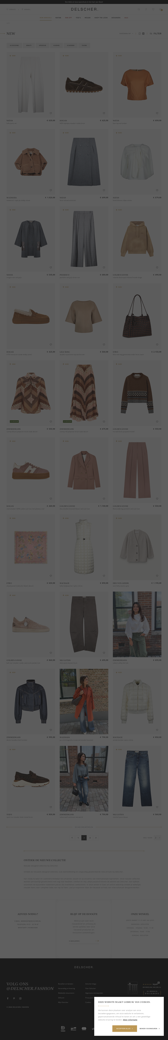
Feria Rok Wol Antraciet (68, 200)
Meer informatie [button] (130, 1020)
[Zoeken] (139, 9)
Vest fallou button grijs (121, 586)
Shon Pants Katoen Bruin (68, 663)
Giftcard (61, 998)
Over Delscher (90, 988)
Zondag (135, 935)
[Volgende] (95, 837)
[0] (160, 9)
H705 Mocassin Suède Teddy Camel (19, 354)
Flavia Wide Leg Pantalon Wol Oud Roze (126, 509)
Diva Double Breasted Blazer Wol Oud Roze (75, 509)
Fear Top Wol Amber (120, 123)
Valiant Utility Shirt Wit (120, 663)
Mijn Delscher (63, 1002)
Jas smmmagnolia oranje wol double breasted (76, 740)
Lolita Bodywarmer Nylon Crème (71, 586)
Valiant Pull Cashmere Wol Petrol (71, 817)
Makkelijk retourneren (66, 993)
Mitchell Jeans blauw (120, 817)
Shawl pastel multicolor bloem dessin (20, 586)
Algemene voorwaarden (94, 993)
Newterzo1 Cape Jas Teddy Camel (18, 200)
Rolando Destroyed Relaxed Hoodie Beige (127, 277)
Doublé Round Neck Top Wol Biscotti (72, 354)
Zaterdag (134, 931)
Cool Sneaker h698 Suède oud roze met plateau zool (25, 509)
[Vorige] (72, 837)
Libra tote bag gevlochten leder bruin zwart (128, 354)
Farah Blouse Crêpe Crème (122, 200)
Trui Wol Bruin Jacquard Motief (123, 431)
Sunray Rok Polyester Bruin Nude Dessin (74, 431)
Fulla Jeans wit (12, 123)
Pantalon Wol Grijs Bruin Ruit (70, 277)
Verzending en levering (66, 988)
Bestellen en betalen (65, 984)
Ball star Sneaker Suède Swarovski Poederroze (23, 663)
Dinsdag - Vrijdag (134, 928)
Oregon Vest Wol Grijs (14, 277)
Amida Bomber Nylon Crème (123, 740)
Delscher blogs (90, 984)
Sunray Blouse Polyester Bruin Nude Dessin (22, 431)
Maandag (135, 924)
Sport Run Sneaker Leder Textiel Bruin (20, 817)
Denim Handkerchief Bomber (17, 740)
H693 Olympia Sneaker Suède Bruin (72, 123)
